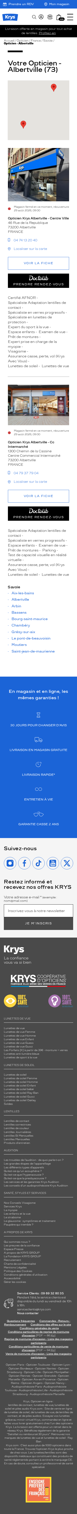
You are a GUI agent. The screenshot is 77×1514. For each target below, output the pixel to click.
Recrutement (12, 1260)
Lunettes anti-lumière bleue (21, 1053)
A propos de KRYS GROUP (22, 1252)
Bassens (19, 613)
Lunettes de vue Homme (20, 1035)
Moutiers (19, 645)
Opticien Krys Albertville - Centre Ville (38, 218)
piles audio (22, 1408)
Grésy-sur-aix (23, 632)
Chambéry (21, 625)
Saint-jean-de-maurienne (33, 651)
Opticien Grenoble (44, 1375)
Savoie (48, 40)
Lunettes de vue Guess (19, 1042)
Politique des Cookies (18, 1271)
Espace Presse (13, 1249)
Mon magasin (59, 4)
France (36, 40)
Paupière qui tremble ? (18, 1224)
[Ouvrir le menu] (70, 17)
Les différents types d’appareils (24, 1167)
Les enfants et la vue (17, 1213)
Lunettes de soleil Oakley (20, 1100)
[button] (58, 17)
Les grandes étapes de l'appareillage (27, 1163)
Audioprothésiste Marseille (47, 1394)
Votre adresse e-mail (30, 899)
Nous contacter (28, 1313)
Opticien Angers (32, 1383)
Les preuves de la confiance (22, 1245)
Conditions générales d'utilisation (25, 1274)
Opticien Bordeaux (21, 1368)
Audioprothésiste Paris (27, 1386)
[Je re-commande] (50, 17)
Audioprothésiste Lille (33, 1390)
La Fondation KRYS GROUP (22, 1256)
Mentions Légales (15, 1267)
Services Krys (13, 1206)
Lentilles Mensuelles (17, 1139)
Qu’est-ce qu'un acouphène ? (23, 1171)
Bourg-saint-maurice (30, 619)
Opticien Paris (15, 1364)
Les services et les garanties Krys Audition (31, 1181)
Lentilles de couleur (16, 1128)
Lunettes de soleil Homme (21, 1081)
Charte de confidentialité (20, 1263)
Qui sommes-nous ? (17, 1241)
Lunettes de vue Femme (19, 1031)
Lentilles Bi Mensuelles (18, 1135)
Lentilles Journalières (17, 1132)
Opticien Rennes (19, 1375)
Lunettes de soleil (15, 1074)
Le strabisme (12, 1217)
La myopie (10, 1210)
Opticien (22, 40)
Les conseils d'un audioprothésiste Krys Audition (36, 1185)
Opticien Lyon (61, 1364)
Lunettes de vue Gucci (18, 1046)
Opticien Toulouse (38, 1364)
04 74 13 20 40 (25, 240)
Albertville (20, 600)
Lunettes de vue (14, 1028)
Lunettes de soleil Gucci (19, 1096)
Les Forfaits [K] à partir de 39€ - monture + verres (36, 1050)
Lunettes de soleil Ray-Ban (21, 1092)
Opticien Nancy (55, 1383)
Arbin (16, 606)
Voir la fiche (38, 263)
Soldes (8, 1103)
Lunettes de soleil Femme (20, 1078)
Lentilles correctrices (17, 1124)
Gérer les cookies (15, 1282)
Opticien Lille (32, 1372)
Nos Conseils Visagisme (20, 1202)
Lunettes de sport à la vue (20, 1057)
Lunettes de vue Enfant (19, 1039)
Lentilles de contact (16, 1121)
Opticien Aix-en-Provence (38, 1379)
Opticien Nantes (46, 1368)
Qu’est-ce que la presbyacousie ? (25, 1178)
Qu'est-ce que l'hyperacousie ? (24, 1174)
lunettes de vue (43, 1405)
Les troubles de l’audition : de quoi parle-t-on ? (34, 1160)
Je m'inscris (38, 923)
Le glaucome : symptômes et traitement (30, 1221)
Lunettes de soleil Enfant (20, 1085)
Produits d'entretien (17, 1142)
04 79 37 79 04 (26, 473)
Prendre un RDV (21, 4)
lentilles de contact (20, 1405)
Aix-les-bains (23, 593)
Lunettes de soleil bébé (19, 1089)
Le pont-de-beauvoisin (31, 638)
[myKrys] (41, 17)
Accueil (9, 40)
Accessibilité (12, 1278)
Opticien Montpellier (56, 1372)
